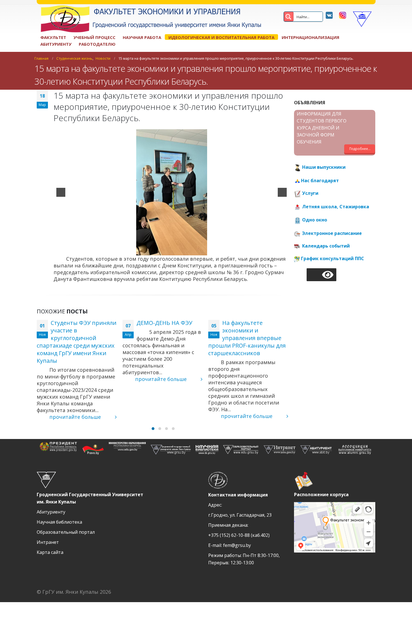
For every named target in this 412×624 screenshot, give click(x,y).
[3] (171, 251)
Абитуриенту (55, 44)
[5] (183, 251)
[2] (166, 251)
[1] (160, 251)
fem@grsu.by (237, 545)
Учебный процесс (94, 37)
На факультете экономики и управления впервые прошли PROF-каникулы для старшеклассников (247, 338)
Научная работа (142, 37)
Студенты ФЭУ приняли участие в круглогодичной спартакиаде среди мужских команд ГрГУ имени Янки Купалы (76, 341)
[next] (282, 192)
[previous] (60, 192)
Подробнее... (360, 148)
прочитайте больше (75, 416)
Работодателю (97, 44)
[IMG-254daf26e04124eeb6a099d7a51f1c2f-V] (172, 192)
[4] (177, 251)
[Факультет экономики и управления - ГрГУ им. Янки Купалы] (149, 19)
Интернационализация (310, 37)
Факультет (53, 37)
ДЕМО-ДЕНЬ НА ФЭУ (164, 323)
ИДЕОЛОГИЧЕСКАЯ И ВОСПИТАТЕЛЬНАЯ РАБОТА (221, 37)
